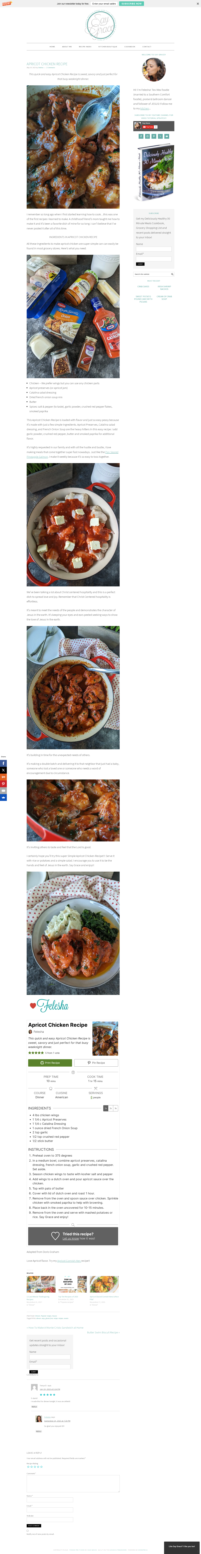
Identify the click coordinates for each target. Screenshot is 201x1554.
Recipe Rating (32, 1463)
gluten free (49, 1318)
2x (111, 1108)
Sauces (54, 1316)
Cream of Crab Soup (164, 297)
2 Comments (50, 68)
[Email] (3, 790)
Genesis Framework (118, 1550)
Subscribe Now (132, 3)
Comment (31, 1473)
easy (43, 1318)
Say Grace (100, 24)
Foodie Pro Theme (77, 1550)
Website (30, 1516)
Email (33, 1361)
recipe (56, 1318)
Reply (34, 1406)
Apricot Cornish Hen (69, 1261)
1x (106, 1108)
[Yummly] (3, 777)
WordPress (143, 1550)
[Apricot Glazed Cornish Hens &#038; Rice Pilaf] (104, 1284)
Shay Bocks (92, 1550)
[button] (100, 3)
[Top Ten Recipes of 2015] (72, 1284)
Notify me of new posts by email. (40, 1534)
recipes (60, 1318)
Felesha (47, 1417)
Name (32, 1352)
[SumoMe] (3, 797)
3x (116, 1108)
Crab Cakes (143, 286)
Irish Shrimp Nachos (164, 287)
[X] (3, 770)
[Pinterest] (3, 783)
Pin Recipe (98, 1062)
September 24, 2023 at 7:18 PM (57, 1421)
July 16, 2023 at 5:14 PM (50, 1389)
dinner (38, 1318)
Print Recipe (52, 1062)
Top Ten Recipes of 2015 (68, 1296)
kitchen (144, 108)
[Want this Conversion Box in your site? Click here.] (197, 1552)
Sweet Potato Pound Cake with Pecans (143, 299)
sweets (66, 1318)
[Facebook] (3, 763)
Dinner (37, 1316)
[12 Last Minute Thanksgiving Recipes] (41, 1284)
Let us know (71, 1238)
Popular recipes (46, 1316)
